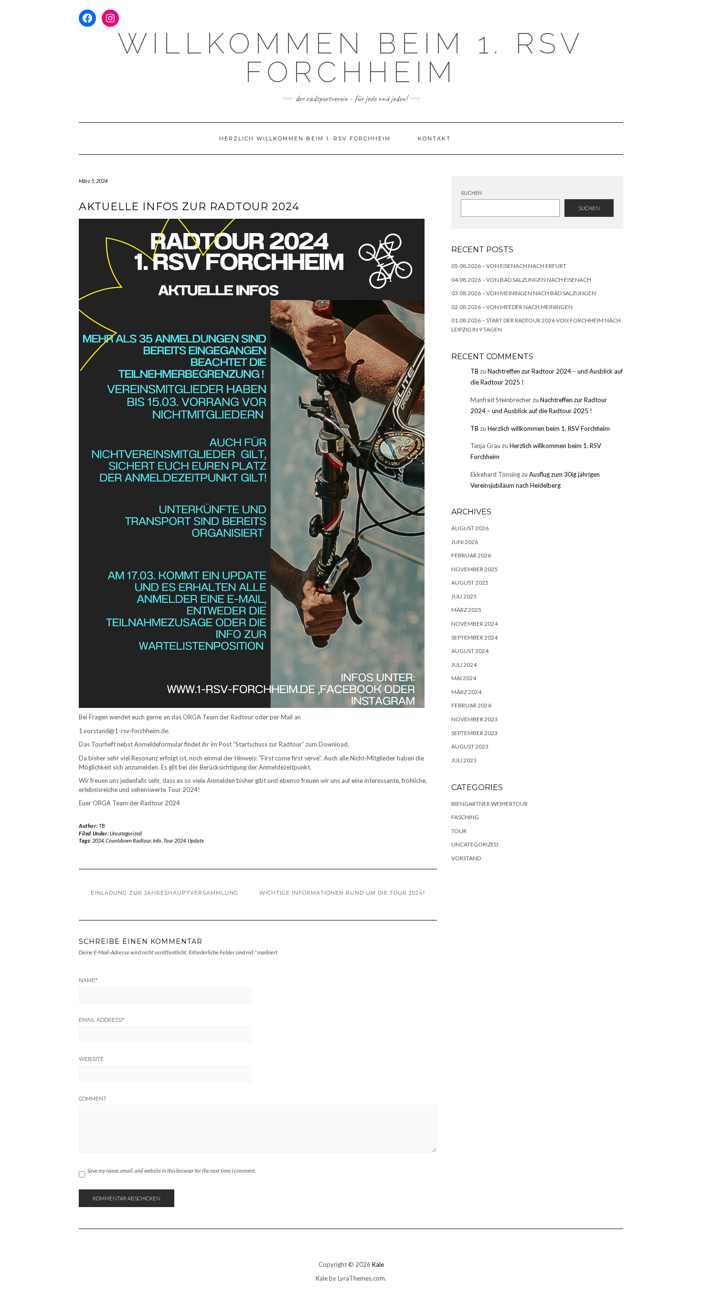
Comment (92, 1098)
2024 (98, 840)
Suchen (471, 193)
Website (91, 1059)
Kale (378, 1264)
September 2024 (474, 637)
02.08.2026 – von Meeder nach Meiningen (512, 306)
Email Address (101, 1019)
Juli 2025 (464, 596)
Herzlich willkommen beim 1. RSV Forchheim (305, 138)
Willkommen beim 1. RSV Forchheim (351, 58)
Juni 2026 (464, 541)
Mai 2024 (463, 678)
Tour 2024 (174, 840)
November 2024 (474, 623)
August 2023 (470, 746)
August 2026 (470, 528)
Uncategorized (126, 833)
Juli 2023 (464, 760)
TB (102, 826)
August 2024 (470, 650)
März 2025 (466, 609)
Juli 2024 (464, 664)
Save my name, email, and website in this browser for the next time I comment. (171, 1170)
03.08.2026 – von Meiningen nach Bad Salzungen (523, 293)
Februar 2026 (471, 555)
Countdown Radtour (128, 840)
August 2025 (470, 582)
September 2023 (474, 733)
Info (157, 840)
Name (88, 980)
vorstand (466, 858)
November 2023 (474, 719)
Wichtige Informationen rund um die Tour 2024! (342, 892)
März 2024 (466, 691)
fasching (465, 817)
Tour (459, 830)
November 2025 (474, 569)
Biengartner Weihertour (489, 803)
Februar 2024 (471, 705)
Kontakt (434, 138)
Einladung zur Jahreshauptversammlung (164, 892)
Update (196, 840)
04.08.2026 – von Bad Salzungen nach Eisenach (521, 279)
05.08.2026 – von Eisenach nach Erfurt (508, 265)
